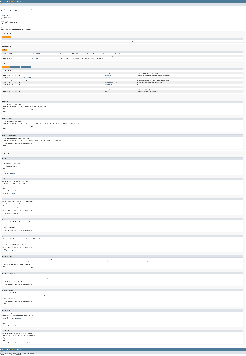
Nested (6, 5)
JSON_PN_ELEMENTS (36, 53)
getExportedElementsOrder (111, 82)
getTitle (107, 89)
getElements (107, 77)
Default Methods (25, 67)
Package (7, 1)
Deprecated (16, 1)
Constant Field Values (7, 113)
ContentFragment (5, 18)
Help (20, 1)
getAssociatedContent (110, 70)
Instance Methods (15, 67)
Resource (22, 70)
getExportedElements (109, 80)
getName (106, 86)
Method (17, 5)
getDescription (108, 73)
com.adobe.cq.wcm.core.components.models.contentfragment (20, 9)
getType (106, 91)
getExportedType (108, 84)
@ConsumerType (4, 21)
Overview (2, 1)
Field (9, 5)
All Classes (3, 3)
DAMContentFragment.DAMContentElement (54, 40)
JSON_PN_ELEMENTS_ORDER (37, 55)
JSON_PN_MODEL (35, 58)
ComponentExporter (5, 15)
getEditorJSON (108, 75)
